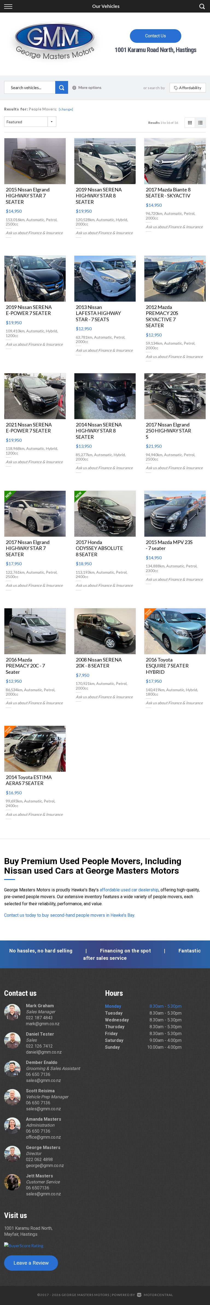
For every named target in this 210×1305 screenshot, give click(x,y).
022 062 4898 (39, 1159)
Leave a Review (31, 1263)
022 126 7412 (39, 1046)
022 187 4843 (39, 1017)
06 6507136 (37, 1187)
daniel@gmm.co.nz (44, 1052)
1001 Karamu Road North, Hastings (155, 50)
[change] (66, 109)
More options (89, 87)
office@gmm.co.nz (43, 1137)
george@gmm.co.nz (45, 1165)
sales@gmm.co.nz (43, 1080)
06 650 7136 (38, 1074)
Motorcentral (158, 1295)
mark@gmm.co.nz (43, 1023)
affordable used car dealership (129, 889)
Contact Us (155, 35)
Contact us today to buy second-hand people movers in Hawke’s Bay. (69, 915)
